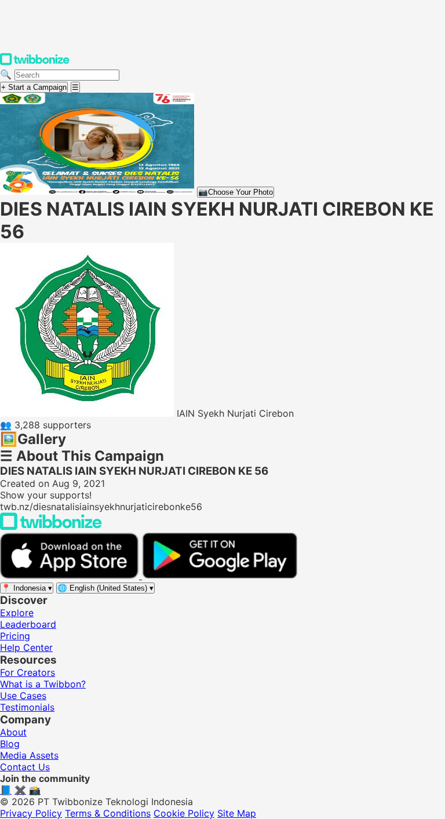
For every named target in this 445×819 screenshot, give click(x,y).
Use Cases (23, 695)
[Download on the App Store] (71, 575)
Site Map (236, 813)
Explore (17, 612)
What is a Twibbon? (43, 684)
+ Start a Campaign (34, 87)
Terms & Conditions (108, 813)
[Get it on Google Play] (219, 575)
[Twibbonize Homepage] (35, 62)
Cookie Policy (184, 813)
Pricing (15, 636)
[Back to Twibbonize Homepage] (51, 527)
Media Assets (29, 755)
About (13, 732)
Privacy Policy (31, 813)
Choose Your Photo (235, 192)
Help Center (26, 647)
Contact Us (25, 767)
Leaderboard (28, 624)
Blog (10, 743)
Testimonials (27, 707)
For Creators (27, 672)
